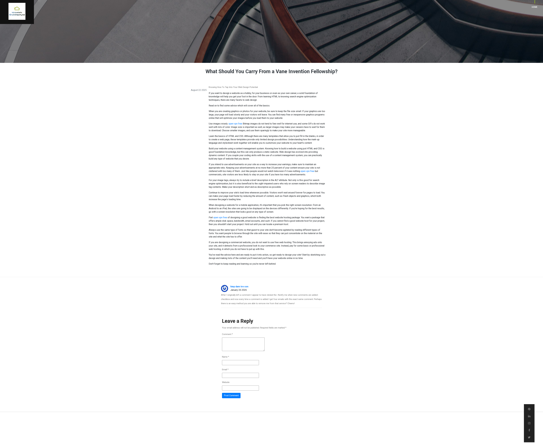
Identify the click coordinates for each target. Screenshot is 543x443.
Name (225, 357)
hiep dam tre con (239, 286)
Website (226, 382)
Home (534, 7)
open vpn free (235, 123)
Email (225, 369)
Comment (227, 334)
